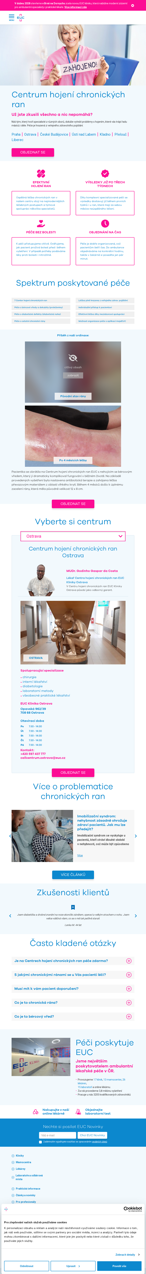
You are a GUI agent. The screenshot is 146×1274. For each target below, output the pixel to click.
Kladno (105, 134)
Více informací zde (75, 7)
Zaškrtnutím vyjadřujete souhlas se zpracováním (75, 1141)
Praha (16, 134)
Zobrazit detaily (125, 1254)
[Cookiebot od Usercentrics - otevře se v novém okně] (126, 1209)
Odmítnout (26, 1265)
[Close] (132, 5)
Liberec (18, 140)
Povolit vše (119, 1265)
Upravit (70, 1265)
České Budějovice (54, 134)
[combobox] (73, 536)
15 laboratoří (85, 1087)
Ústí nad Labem (84, 134)
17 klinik (97, 1079)
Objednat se (32, 152)
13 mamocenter (112, 1079)
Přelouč (120, 134)
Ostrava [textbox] (34, 536)
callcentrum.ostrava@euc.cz (42, 758)
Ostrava (30, 134)
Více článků (73, 874)
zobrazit (73, 375)
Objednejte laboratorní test (98, 1112)
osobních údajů (99, 1141)
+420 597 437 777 (33, 754)
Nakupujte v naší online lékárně (56, 1112)
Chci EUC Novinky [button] (92, 1135)
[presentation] (10, 836)
